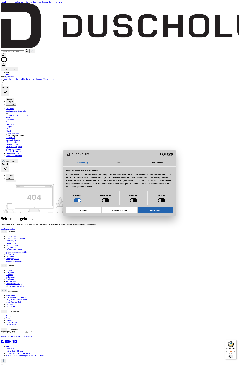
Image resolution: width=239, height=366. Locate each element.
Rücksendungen (49, 79)
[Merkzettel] (4, 62)
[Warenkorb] (2, 82)
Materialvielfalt (12, 245)
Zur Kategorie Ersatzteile (16, 111)
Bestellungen (37, 79)
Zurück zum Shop (8, 229)
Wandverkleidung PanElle (16, 252)
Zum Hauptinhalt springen (11, 2)
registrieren (9, 77)
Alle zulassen (155, 210)
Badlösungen (11, 241)
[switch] (105, 200)
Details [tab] (120, 163)
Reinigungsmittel (12, 259)
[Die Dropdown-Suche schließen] (32, 51)
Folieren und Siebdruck (15, 250)
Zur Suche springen (30, 2)
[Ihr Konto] (3, 65)
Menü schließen (11, 70)
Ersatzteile (10, 256)
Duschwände (11, 236)
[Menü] (2, 85)
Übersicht (5, 79)
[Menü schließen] (7, 113)
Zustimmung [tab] (82, 163)
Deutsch (10, 99)
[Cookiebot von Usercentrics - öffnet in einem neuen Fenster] (162, 154)
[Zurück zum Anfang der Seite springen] (3, 361)
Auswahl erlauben (119, 210)
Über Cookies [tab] (157, 163)
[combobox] (12, 51)
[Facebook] (2, 341)
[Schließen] (2, 364)
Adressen (28, 79)
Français (10, 102)
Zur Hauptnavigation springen (50, 2)
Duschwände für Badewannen (18, 238)
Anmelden (5, 74)
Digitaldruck (11, 247)
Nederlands (11, 104)
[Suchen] (27, 51)
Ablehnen (84, 210)
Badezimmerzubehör (14, 261)
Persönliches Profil (16, 79)
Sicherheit (10, 254)
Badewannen (11, 243)
